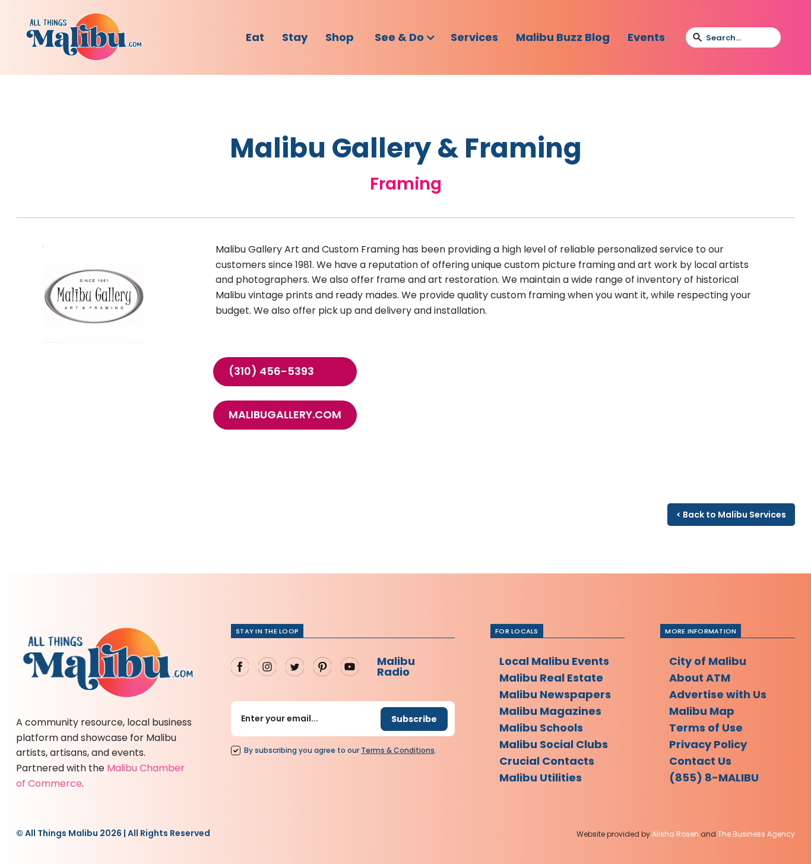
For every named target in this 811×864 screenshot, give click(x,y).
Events (646, 37)
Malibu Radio (396, 666)
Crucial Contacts (546, 760)
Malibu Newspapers (555, 694)
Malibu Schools (541, 727)
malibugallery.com (285, 415)
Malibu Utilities (540, 777)
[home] (83, 37)
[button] (405, 37)
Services (474, 37)
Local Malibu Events (554, 661)
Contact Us (700, 760)
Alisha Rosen (675, 834)
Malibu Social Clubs (553, 744)
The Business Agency (756, 834)
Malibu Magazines (550, 711)
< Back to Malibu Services (731, 515)
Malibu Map (701, 711)
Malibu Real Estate (551, 677)
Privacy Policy (708, 744)
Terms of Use (706, 727)
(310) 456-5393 (271, 371)
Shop (339, 37)
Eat (255, 37)
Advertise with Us (717, 694)
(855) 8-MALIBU (714, 777)
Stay (295, 37)
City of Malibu (707, 661)
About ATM (699, 677)
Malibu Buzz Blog (563, 37)
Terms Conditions (398, 750)
